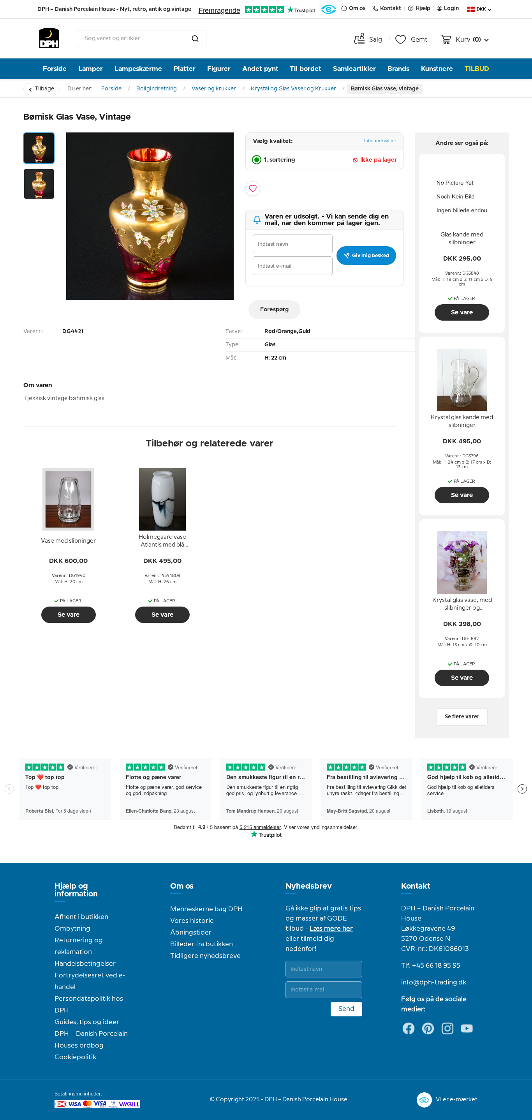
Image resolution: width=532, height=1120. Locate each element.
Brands (398, 68)
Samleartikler (354, 68)
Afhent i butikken (81, 917)
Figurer (219, 68)
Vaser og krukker (214, 89)
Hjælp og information (76, 890)
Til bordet (305, 68)
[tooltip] (68, 541)
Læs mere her (331, 929)
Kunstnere (437, 68)
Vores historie (192, 921)
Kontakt (415, 886)
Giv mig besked (370, 255)
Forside (55, 68)
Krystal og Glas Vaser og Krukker (293, 89)
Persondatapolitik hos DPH (89, 1005)
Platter (185, 68)
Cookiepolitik (75, 1057)
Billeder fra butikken (201, 944)
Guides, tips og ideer (87, 1022)
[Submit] (195, 38)
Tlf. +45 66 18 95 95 (430, 966)
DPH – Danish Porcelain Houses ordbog (91, 1040)
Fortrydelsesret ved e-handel (90, 981)
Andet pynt (260, 68)
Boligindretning (156, 89)
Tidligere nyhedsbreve (205, 956)
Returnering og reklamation (79, 946)
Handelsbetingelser (85, 964)
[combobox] (142, 38)
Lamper (90, 68)
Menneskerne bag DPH (206, 909)
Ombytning (72, 929)
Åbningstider (190, 933)
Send (346, 1009)
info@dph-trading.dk (433, 982)
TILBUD (477, 68)
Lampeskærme (138, 68)
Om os (182, 886)
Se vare (68, 615)
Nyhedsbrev (308, 886)
